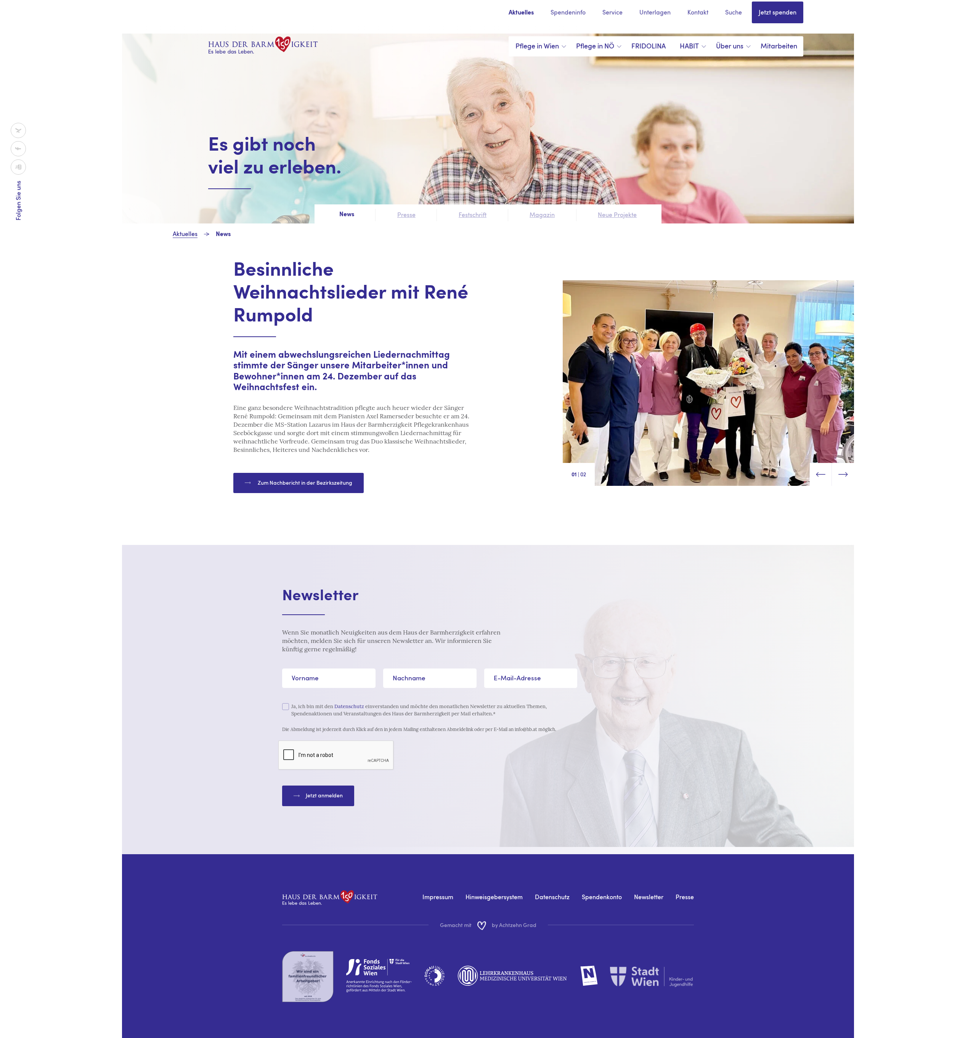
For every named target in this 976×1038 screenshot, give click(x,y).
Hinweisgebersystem (494, 897)
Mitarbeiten (779, 46)
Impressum (437, 897)
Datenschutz (349, 706)
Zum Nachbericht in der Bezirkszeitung (304, 482)
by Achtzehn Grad (514, 925)
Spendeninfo (568, 12)
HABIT (689, 46)
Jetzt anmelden (324, 795)
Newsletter (648, 897)
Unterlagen (655, 12)
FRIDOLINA (648, 46)
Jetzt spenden (777, 12)
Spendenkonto (602, 897)
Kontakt (697, 12)
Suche (733, 12)
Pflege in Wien (537, 46)
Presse (685, 897)
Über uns (729, 46)
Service (612, 12)
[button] (821, 474)
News (223, 234)
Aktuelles (521, 13)
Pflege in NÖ (595, 46)
